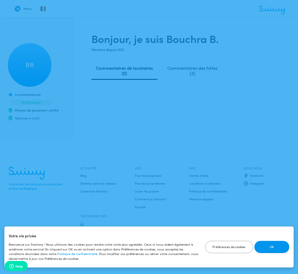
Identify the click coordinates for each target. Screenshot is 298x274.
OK (272, 247)
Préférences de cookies (228, 247)
